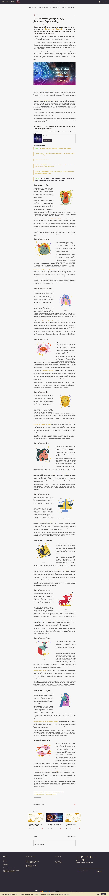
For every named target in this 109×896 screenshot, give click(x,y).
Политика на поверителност (65, 894)
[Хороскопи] (19, 864)
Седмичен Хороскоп (43, 7)
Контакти (5, 865)
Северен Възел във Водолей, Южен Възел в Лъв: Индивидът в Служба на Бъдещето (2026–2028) (54, 825)
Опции (98, 894)
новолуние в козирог (38, 792)
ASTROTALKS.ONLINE (8, 1)
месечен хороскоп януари (58, 792)
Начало (4, 860)
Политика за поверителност (9, 867)
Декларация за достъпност (8, 871)
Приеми (103, 894)
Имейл (78, 865)
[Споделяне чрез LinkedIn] (39, 801)
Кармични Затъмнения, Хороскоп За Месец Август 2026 (35, 825)
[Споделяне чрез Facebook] (34, 801)
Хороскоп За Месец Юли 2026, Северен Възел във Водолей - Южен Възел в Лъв (72, 825)
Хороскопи (5, 864)
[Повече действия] (75, 15)
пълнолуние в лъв (47, 792)
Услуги (4, 863)
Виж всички (79, 810)
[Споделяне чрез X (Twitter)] (36, 801)
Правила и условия (7, 869)
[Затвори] (107, 894)
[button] (106, 2)
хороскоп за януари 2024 (51, 794)
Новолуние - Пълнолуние (68, 7)
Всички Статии (32, 7)
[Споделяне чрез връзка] (42, 801)
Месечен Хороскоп (54, 7)
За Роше (5, 861)
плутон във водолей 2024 (39, 794)
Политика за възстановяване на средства (11, 870)
